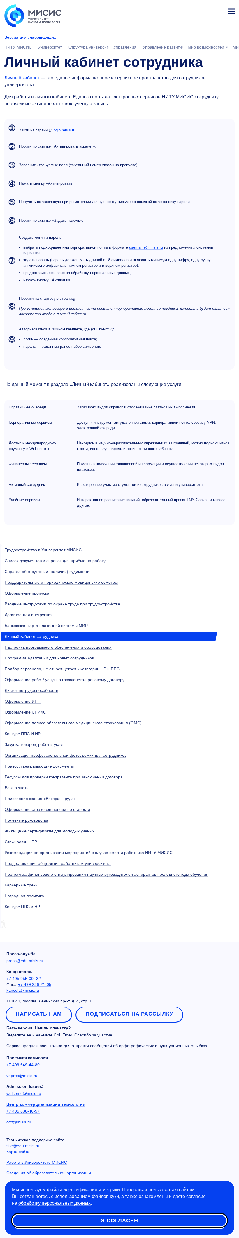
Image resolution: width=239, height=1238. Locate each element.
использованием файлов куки (87, 1196)
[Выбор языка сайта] (204, 10)
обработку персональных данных (54, 1203)
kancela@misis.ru (22, 990)
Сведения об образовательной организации (48, 1173)
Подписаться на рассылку (129, 1014)
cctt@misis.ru (18, 1122)
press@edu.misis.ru (24, 960)
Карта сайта (17, 1151)
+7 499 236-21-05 (34, 984)
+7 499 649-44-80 (23, 1064)
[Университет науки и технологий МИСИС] (32, 15)
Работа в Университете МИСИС (36, 1162)
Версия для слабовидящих (30, 37)
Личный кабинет (217, 10)
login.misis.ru (64, 130)
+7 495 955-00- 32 (23, 978)
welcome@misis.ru (23, 1093)
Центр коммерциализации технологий (45, 1104)
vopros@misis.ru (21, 1075)
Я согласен (119, 1220)
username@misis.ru (146, 247)
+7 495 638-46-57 (23, 1111)
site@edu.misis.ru (22, 1145)
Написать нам (39, 1014)
